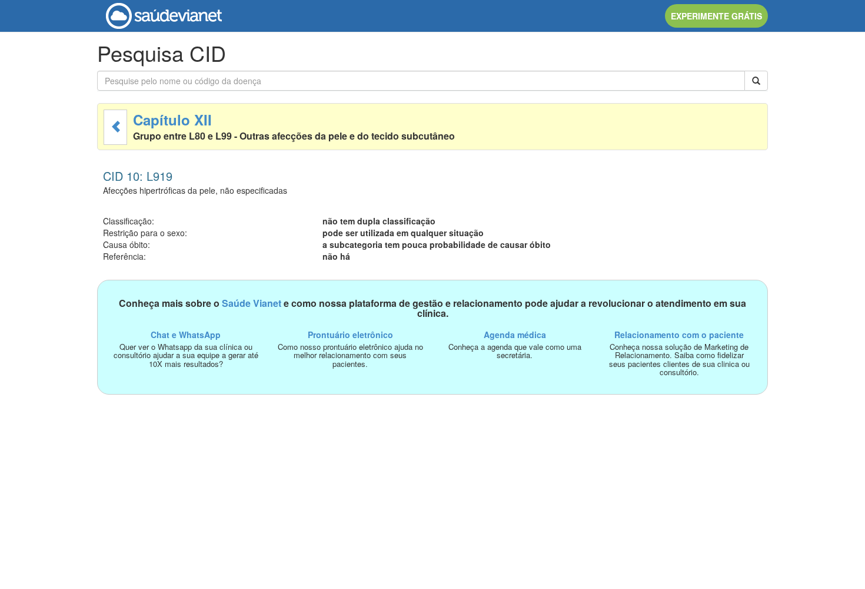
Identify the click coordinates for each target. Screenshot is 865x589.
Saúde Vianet (251, 303)
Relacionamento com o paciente (679, 334)
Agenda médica (515, 334)
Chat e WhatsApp (186, 334)
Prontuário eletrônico (350, 334)
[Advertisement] (432, 477)
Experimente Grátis (716, 16)
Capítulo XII (172, 120)
